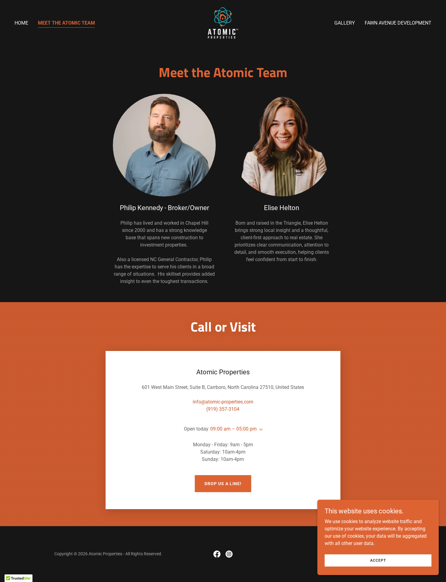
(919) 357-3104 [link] (222, 409)
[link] (223, 23)
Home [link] (21, 23)
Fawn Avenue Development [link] (398, 23)
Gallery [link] (344, 23)
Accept (378, 560)
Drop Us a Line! (223, 483)
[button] (259, 429)
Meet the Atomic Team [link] (66, 23)
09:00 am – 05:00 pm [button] (233, 429)
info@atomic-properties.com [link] (223, 402)
